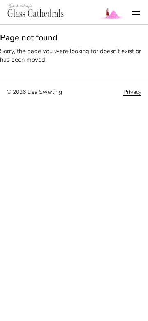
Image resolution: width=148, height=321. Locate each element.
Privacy (132, 92)
